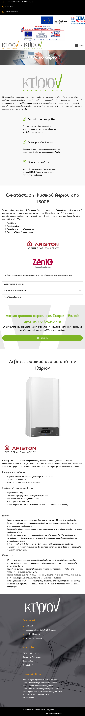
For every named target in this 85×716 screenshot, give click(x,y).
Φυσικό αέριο (28, 661)
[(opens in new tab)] (63, 20)
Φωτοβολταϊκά (29, 665)
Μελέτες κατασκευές (31, 653)
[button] (42, 284)
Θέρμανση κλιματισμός (32, 657)
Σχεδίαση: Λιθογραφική (54, 713)
